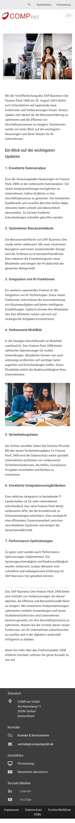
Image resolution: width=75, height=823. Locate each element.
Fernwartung (63, 4)
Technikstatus (43, 4)
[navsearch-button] (29, 4)
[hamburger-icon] (68, 15)
